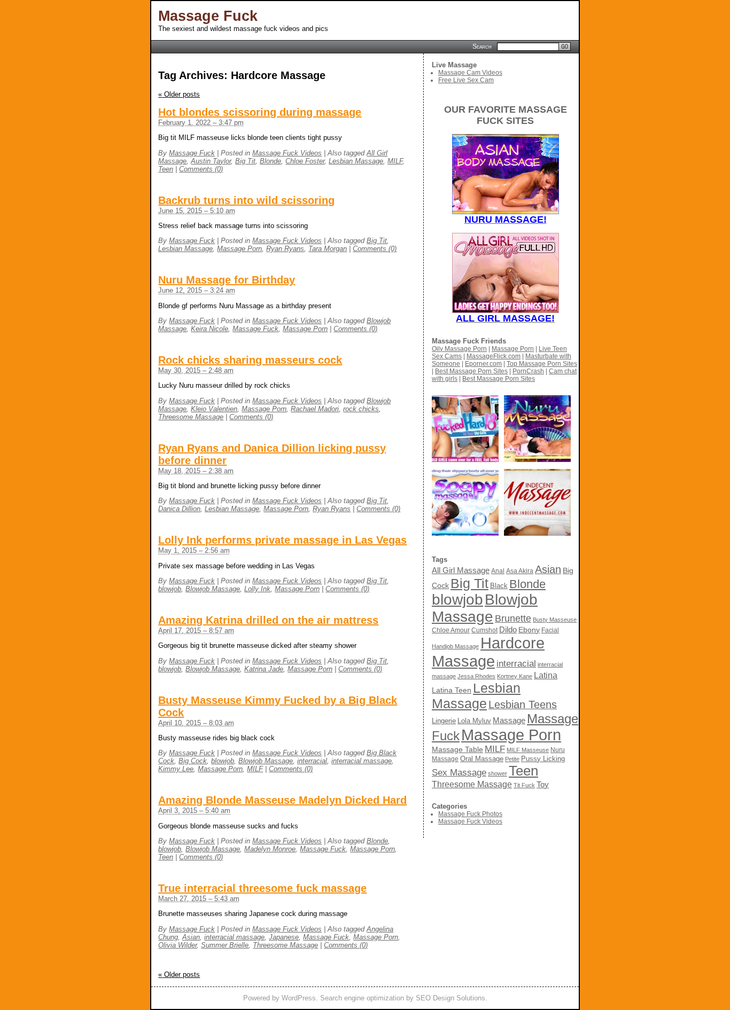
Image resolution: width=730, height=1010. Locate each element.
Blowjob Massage (212, 589)
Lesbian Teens (522, 704)
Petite (512, 759)
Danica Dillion (179, 509)
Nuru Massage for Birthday (226, 280)
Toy (543, 784)
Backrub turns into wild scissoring (246, 200)
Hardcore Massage (488, 652)
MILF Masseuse (528, 750)
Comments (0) (201, 169)
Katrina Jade (263, 669)
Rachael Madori (315, 409)
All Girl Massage (461, 570)
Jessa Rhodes (476, 676)
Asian (191, 937)
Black (499, 586)
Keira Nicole (209, 329)
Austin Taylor (211, 161)
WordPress (299, 998)
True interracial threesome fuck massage (262, 888)
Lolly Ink (257, 589)
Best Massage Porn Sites (471, 371)
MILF (394, 161)
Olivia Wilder (177, 945)
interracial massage (361, 761)
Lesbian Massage (356, 161)
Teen (165, 169)
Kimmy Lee (175, 769)
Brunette (513, 618)
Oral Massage (481, 759)
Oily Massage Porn (459, 349)
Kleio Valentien (214, 409)
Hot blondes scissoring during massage (259, 112)
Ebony (529, 629)
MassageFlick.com (494, 356)
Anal (497, 571)
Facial (550, 630)
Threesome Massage (190, 417)
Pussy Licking (543, 759)
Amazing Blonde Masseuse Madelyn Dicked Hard (282, 800)
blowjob (169, 589)
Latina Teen (451, 690)
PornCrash (528, 371)
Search (482, 46)
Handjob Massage (455, 646)
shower (497, 773)
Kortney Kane (514, 676)
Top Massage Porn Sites (542, 363)
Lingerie (444, 721)
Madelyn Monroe (270, 849)
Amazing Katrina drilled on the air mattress (268, 620)
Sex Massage (459, 773)
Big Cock (192, 761)
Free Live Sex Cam (466, 80)
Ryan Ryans (285, 249)
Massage (509, 720)
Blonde (270, 161)
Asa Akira (519, 571)
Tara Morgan (327, 249)
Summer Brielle (224, 945)
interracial (312, 761)
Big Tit (245, 161)
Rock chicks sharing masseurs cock (250, 360)
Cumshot (484, 630)
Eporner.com (483, 363)
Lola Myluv (474, 721)
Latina (545, 675)
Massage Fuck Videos (287, 153)
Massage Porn (239, 249)
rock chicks (361, 409)
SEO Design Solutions (450, 998)
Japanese (284, 937)
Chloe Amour (451, 630)
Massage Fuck (208, 16)
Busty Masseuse (555, 619)
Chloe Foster (304, 161)
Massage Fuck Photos (470, 814)
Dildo (508, 629)
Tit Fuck (524, 785)
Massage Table (457, 749)
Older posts (179, 94)
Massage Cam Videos (470, 72)
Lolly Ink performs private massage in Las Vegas (282, 540)
